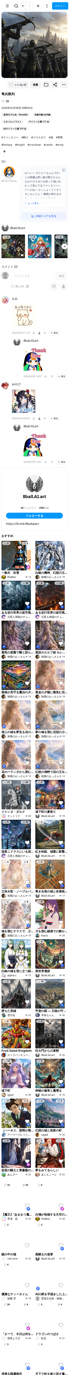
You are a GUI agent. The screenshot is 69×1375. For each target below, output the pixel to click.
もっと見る (33, 203)
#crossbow (34, 144)
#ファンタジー (10, 137)
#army (59, 144)
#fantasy (6, 144)
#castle (48, 144)
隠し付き (19, 286)
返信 (56, 332)
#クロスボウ (38, 137)
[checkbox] (12, 286)
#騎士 (25, 137)
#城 (51, 137)
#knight (20, 144)
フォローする (34, 516)
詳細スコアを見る (46, 216)
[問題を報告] (44, 332)
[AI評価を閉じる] (63, 170)
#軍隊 (59, 137)
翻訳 (3, 161)
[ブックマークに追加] (46, 84)
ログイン (60, 6)
